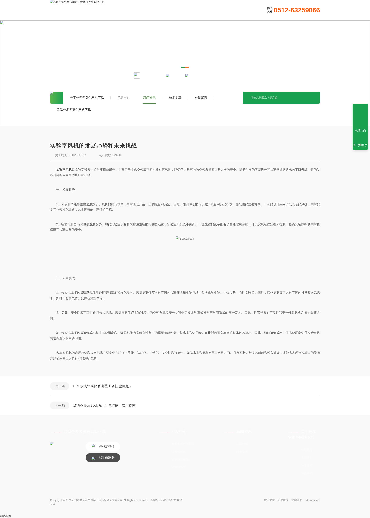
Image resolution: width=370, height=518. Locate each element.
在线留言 (201, 97)
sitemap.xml (312, 500)
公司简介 (307, 449)
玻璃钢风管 (179, 467)
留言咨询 (307, 472)
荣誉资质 (307, 465)
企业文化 (307, 457)
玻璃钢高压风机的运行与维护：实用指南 (104, 405)
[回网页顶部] (360, 116)
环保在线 (283, 500)
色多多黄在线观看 (183, 444)
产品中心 (123, 97)
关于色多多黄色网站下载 (87, 97)
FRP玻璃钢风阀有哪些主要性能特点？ (102, 386)
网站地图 (5, 515)
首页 (56, 98)
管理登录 (296, 500)
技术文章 (175, 97)
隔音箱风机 (179, 451)
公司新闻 (242, 444)
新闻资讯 (149, 97)
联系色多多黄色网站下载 (74, 109)
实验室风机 (64, 169)
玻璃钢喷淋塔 (180, 459)
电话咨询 (360, 130)
